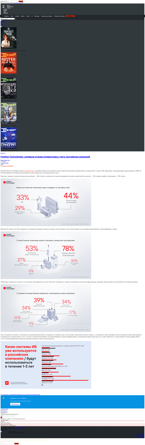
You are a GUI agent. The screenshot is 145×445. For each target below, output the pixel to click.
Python (28, 16)
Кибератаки (16, 394)
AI (32, 16)
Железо (22, 16)
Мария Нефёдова (5, 160)
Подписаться (15, 404)
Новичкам (36, 16)
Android (17, 16)
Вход (143, 2)
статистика (25, 394)
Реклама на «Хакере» (59, 16)
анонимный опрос (29, 171)
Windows (6, 16)
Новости (3, 153)
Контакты (142, 437)
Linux (12, 16)
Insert (16, 443)
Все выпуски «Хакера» (47, 16)
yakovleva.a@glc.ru (18, 428)
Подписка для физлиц (139, 433)
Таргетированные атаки (34, 394)
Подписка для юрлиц (140, 435)
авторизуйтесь (4, 411)
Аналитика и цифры (8, 394)
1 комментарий (4, 163)
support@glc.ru (20, 426)
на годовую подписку (17, 2)
